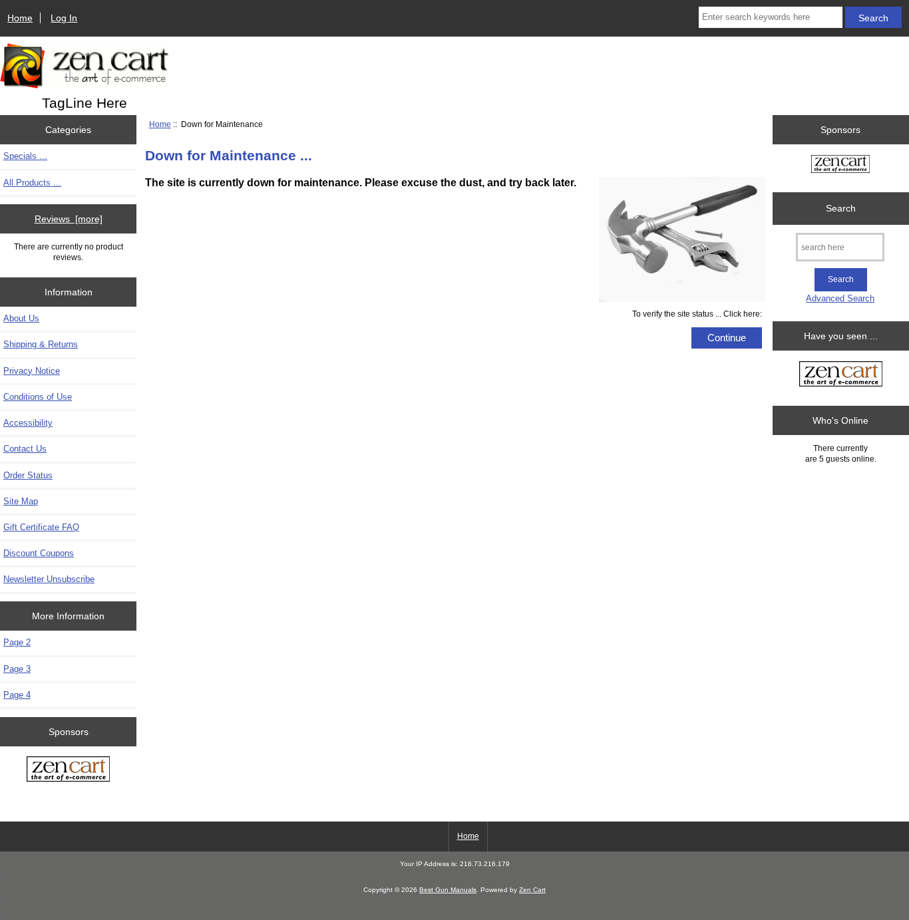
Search (841, 208)
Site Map (20, 501)
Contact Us (25, 449)
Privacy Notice (31, 371)
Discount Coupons (38, 553)
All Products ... (32, 183)
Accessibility (28, 423)
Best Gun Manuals (447, 889)
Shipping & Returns (40, 344)
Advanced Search (840, 298)
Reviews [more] (68, 219)
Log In (64, 18)
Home (20, 18)
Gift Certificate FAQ (41, 527)
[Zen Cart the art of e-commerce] (68, 770)
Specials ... (25, 156)
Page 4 (17, 695)
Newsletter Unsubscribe (48, 579)
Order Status (28, 475)
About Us (21, 318)
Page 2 (17, 642)
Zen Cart (532, 889)
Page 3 (17, 669)
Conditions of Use (37, 397)
